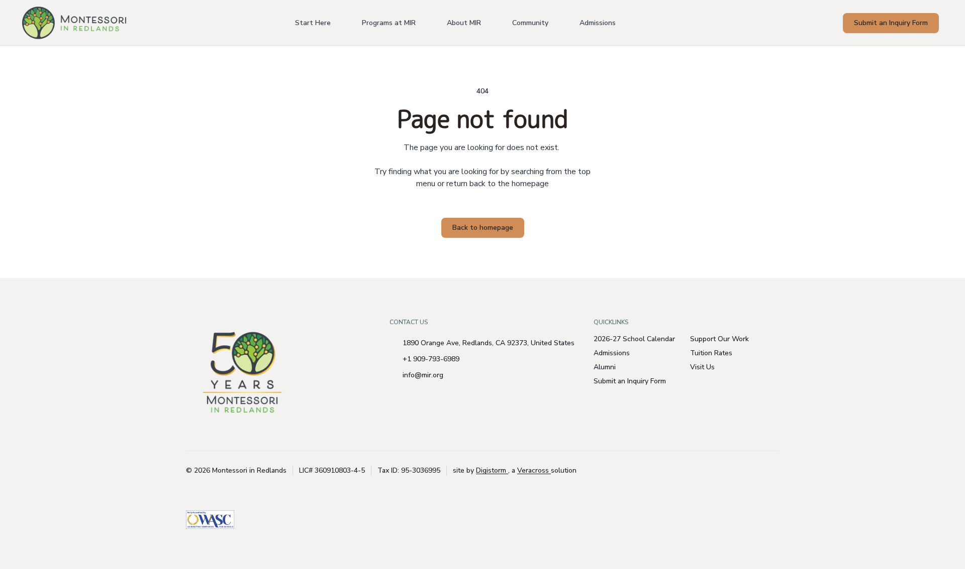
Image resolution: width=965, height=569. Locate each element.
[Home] (56, 23)
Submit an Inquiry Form (630, 381)
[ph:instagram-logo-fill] (746, 470)
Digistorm (492, 470)
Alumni (605, 367)
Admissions (612, 353)
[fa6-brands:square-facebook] (771, 470)
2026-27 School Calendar (634, 339)
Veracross (534, 470)
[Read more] (746, 470)
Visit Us (702, 367)
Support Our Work (719, 339)
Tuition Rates (711, 353)
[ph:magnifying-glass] (829, 23)
